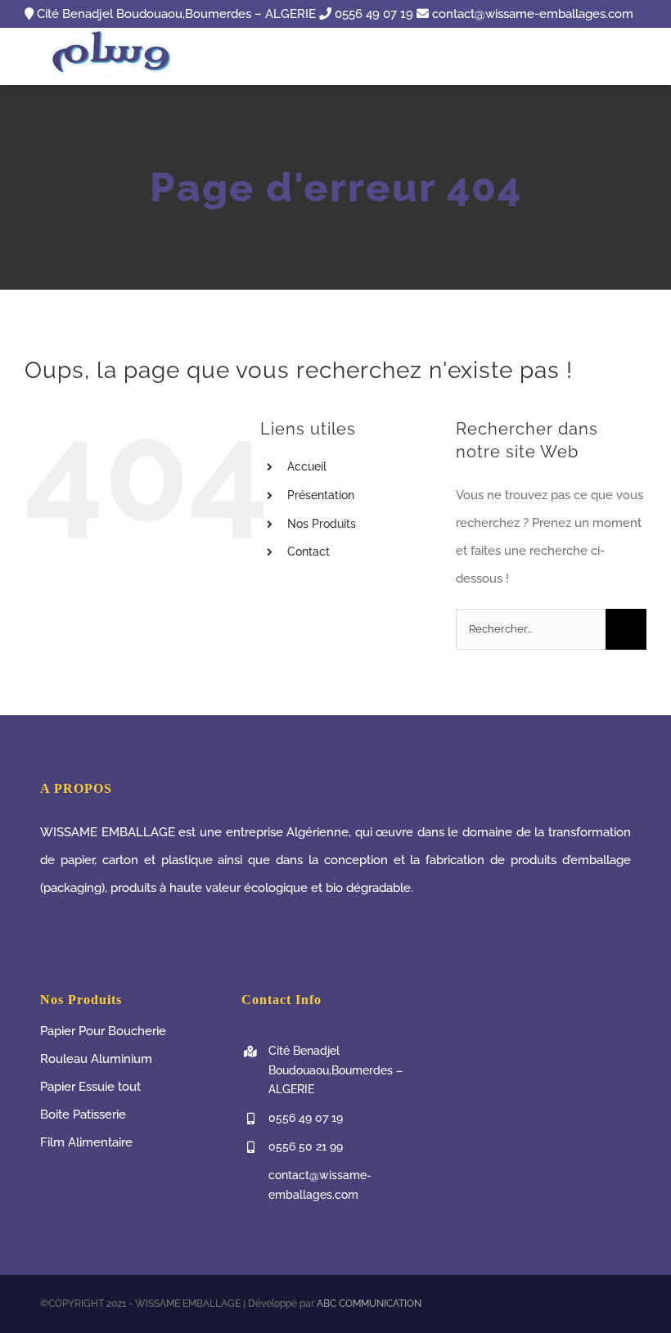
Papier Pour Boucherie (103, 1031)
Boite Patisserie (83, 1114)
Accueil (306, 466)
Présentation (320, 495)
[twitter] (574, 1303)
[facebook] (547, 1303)
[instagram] (626, 1303)
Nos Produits (321, 523)
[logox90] (113, 33)
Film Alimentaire (86, 1142)
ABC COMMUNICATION (369, 1303)
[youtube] (600, 1303)
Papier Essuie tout (90, 1086)
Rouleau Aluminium (96, 1059)
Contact (308, 551)
